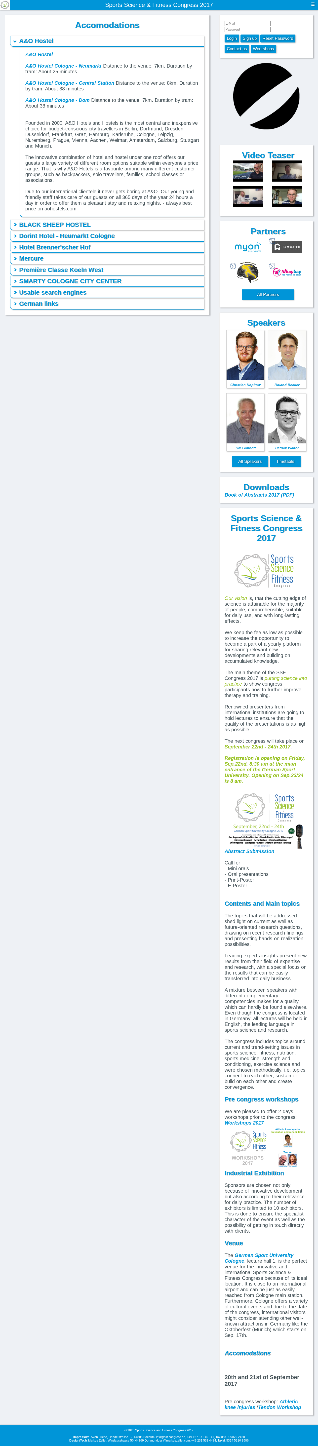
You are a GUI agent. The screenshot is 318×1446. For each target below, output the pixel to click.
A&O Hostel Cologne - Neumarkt (63, 66)
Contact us (237, 48)
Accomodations (248, 1353)
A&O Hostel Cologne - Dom (57, 100)
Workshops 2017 (244, 1123)
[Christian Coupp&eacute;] (248, 171)
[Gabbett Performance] (248, 273)
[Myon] (248, 247)
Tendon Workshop (279, 1407)
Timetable (285, 461)
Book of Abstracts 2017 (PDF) (259, 495)
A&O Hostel (39, 54)
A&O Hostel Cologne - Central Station (69, 83)
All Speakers (250, 461)
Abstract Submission (249, 851)
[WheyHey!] (287, 273)
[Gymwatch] (287, 247)
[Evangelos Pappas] (287, 171)
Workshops (263, 48)
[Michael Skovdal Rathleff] (287, 197)
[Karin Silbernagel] (248, 197)
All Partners (268, 294)
